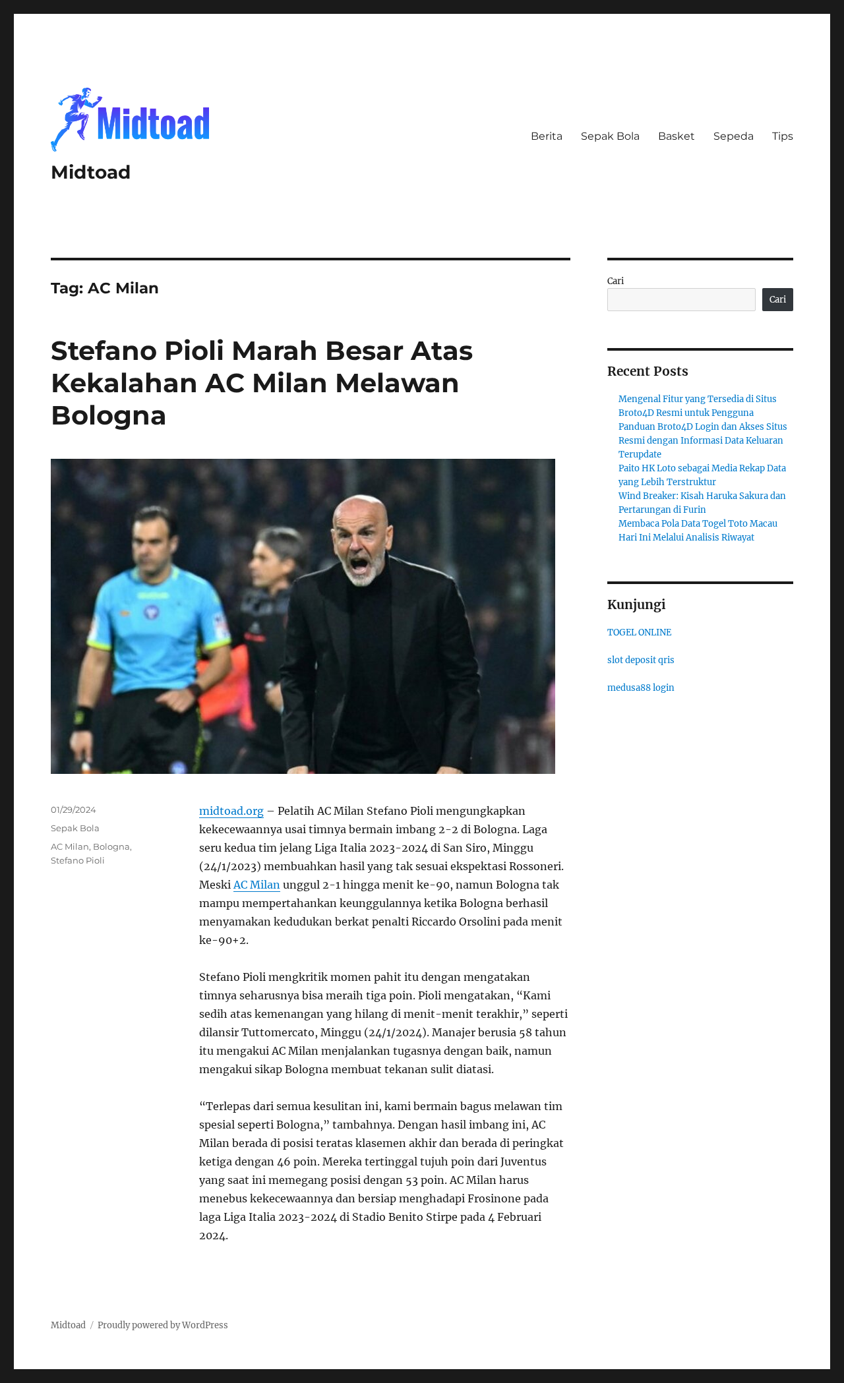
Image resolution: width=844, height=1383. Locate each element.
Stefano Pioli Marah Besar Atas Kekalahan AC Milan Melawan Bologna (262, 382)
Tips (782, 136)
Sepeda (733, 136)
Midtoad (91, 172)
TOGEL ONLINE (639, 632)
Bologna (111, 846)
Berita (546, 136)
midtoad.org (231, 810)
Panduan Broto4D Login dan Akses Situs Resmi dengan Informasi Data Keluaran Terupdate (702, 440)
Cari (615, 281)
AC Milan (256, 884)
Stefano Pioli (78, 860)
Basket (676, 136)
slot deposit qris (641, 660)
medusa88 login (641, 687)
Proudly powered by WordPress (163, 1325)
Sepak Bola (610, 136)
